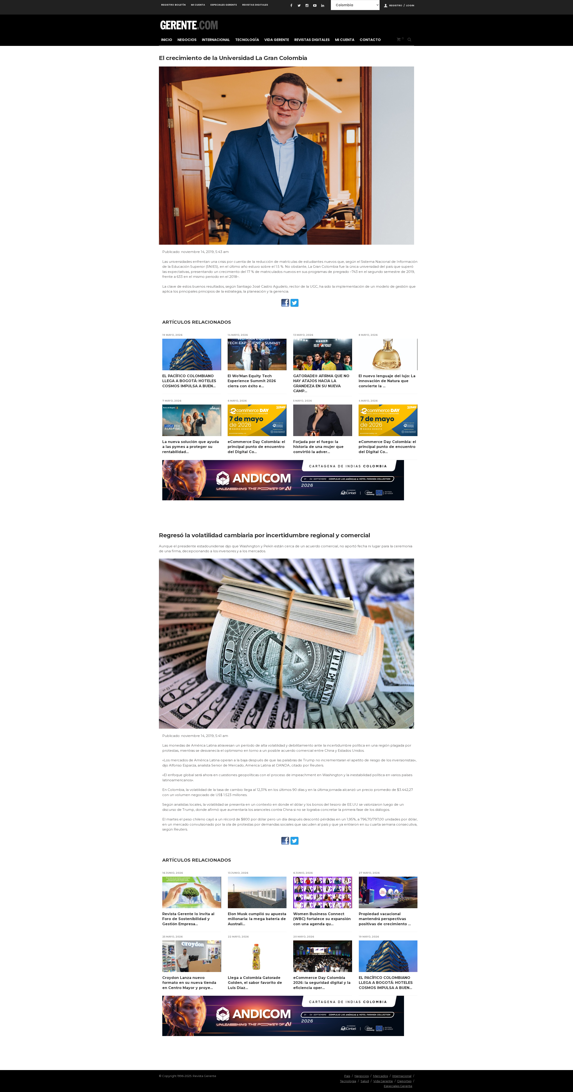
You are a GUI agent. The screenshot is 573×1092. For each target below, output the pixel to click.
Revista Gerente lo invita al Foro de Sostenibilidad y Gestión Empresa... (188, 919)
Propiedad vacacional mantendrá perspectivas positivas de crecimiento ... (385, 919)
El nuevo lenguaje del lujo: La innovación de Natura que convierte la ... (387, 381)
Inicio (166, 39)
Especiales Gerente (223, 4)
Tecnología (247, 39)
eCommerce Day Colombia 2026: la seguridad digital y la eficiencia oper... (322, 983)
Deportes (404, 1081)
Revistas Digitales (255, 4)
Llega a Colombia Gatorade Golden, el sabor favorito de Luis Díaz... (255, 983)
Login (410, 5)
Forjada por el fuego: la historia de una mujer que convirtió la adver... (318, 447)
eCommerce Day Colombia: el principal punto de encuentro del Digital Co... (256, 447)
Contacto (370, 39)
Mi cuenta (198, 4)
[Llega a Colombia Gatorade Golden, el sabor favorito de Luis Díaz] (257, 956)
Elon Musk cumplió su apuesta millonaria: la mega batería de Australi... (257, 919)
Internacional (216, 39)
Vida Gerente (276, 39)
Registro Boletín (173, 4)
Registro (395, 5)
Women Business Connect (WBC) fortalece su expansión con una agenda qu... (322, 919)
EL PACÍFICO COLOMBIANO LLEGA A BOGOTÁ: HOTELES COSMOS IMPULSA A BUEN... (189, 381)
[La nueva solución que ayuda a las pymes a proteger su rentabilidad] (191, 420)
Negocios (187, 39)
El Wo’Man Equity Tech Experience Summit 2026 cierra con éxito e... (252, 381)
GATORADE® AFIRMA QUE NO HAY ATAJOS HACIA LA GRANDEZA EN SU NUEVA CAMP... (321, 383)
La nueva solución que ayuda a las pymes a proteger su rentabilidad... (190, 447)
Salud (365, 1081)
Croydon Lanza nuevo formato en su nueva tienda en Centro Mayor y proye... (189, 983)
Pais (347, 1076)
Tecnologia (348, 1081)
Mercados (380, 1076)
